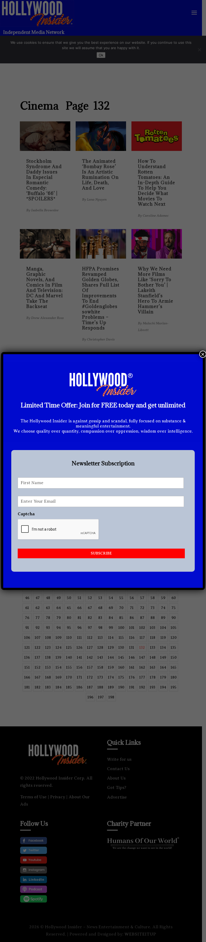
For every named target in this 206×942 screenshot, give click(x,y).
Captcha (26, 514)
